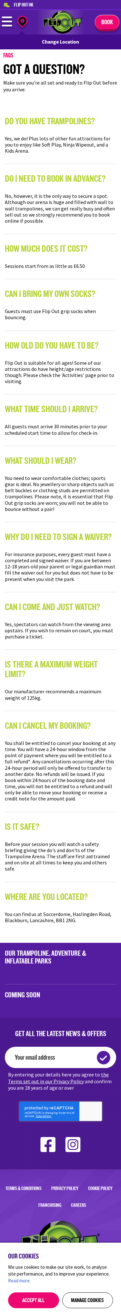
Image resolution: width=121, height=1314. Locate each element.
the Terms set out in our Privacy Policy (58, 1078)
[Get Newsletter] (103, 1057)
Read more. (19, 1281)
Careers (78, 1205)
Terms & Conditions (23, 1188)
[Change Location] (22, 22)
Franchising (49, 1205)
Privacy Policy (64, 1188)
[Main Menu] (7, 26)
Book (107, 22)
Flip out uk (23, 4)
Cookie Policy (100, 1188)
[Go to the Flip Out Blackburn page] (63, 31)
